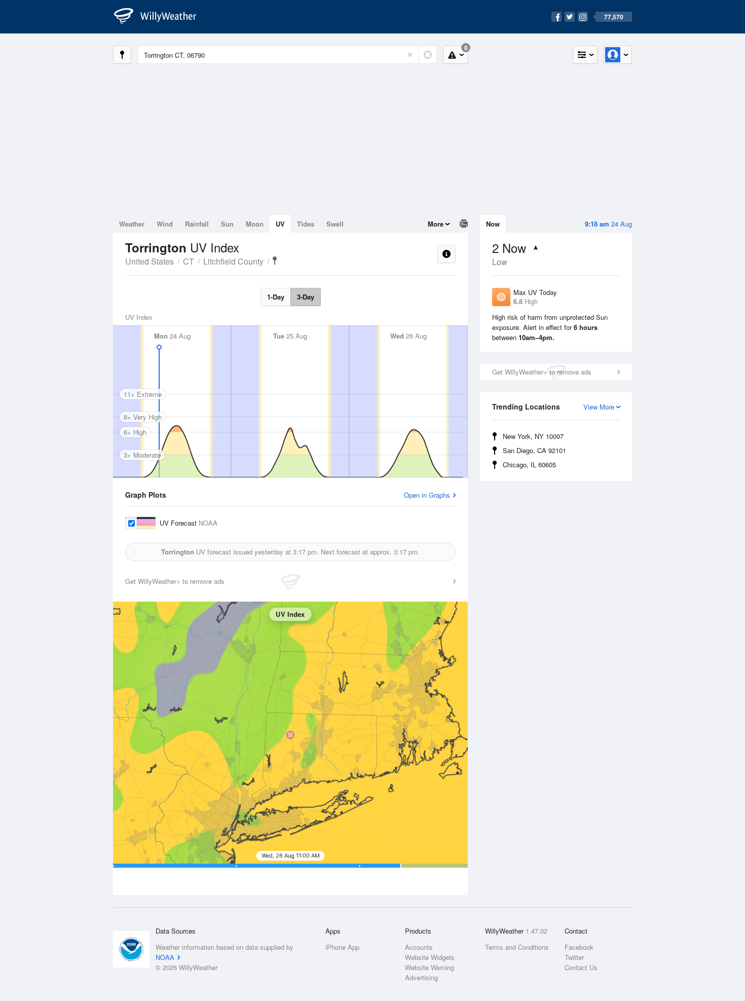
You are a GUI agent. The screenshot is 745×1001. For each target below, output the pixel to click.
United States (149, 261)
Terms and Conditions (517, 947)
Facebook (579, 947)
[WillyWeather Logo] (160, 16)
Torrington (275, 260)
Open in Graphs (427, 495)
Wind (165, 224)
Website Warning (429, 967)
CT (188, 261)
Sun (227, 224)
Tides (305, 224)
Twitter (574, 957)
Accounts (419, 947)
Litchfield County (233, 261)
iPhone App (342, 947)
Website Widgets (430, 957)
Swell (335, 224)
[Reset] (410, 55)
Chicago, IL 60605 (529, 464)
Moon (255, 224)
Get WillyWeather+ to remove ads (541, 372)
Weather (131, 224)
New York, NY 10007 (533, 436)
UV (280, 224)
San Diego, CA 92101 (534, 450)
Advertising (421, 977)
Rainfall (197, 224)
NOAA (165, 957)
